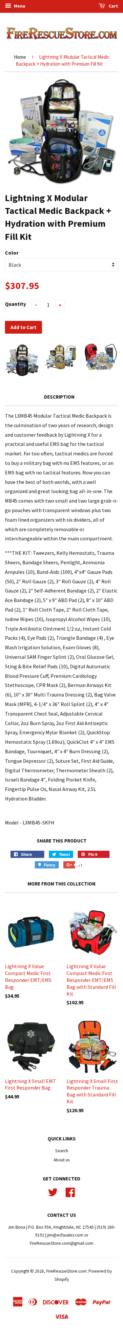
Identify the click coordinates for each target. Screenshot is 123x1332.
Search (61, 1151)
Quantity (15, 304)
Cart (113, 6)
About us (61, 1160)
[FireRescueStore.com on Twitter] (53, 1191)
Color (11, 252)
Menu (19, 6)
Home (20, 57)
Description (59, 397)
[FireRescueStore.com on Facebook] (70, 1191)
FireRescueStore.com (66, 1271)
